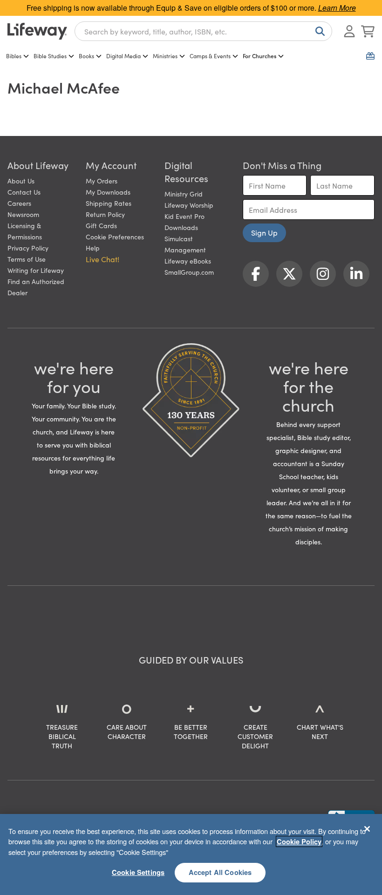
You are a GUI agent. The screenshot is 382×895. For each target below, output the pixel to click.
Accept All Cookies (220, 872)
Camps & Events (210, 56)
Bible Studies (50, 56)
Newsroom (23, 214)
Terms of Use (26, 259)
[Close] (367, 829)
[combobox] (203, 31)
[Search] (318, 31)
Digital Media (123, 56)
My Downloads (108, 192)
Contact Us (24, 192)
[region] (191, 854)
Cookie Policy (299, 841)
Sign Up (264, 232)
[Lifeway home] (37, 31)
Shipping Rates (108, 203)
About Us (20, 180)
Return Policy (105, 214)
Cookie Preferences (115, 236)
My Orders (101, 180)
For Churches (259, 56)
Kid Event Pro (184, 216)
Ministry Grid (183, 193)
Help (93, 247)
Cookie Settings (138, 872)
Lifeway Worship (188, 205)
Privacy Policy (27, 247)
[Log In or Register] (349, 31)
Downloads (181, 227)
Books (86, 56)
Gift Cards (101, 225)
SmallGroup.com (189, 272)
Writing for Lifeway (35, 270)
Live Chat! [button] (102, 259)
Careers (19, 203)
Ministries (165, 56)
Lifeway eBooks (187, 260)
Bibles (13, 56)
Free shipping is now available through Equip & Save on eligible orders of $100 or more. (191, 7)
